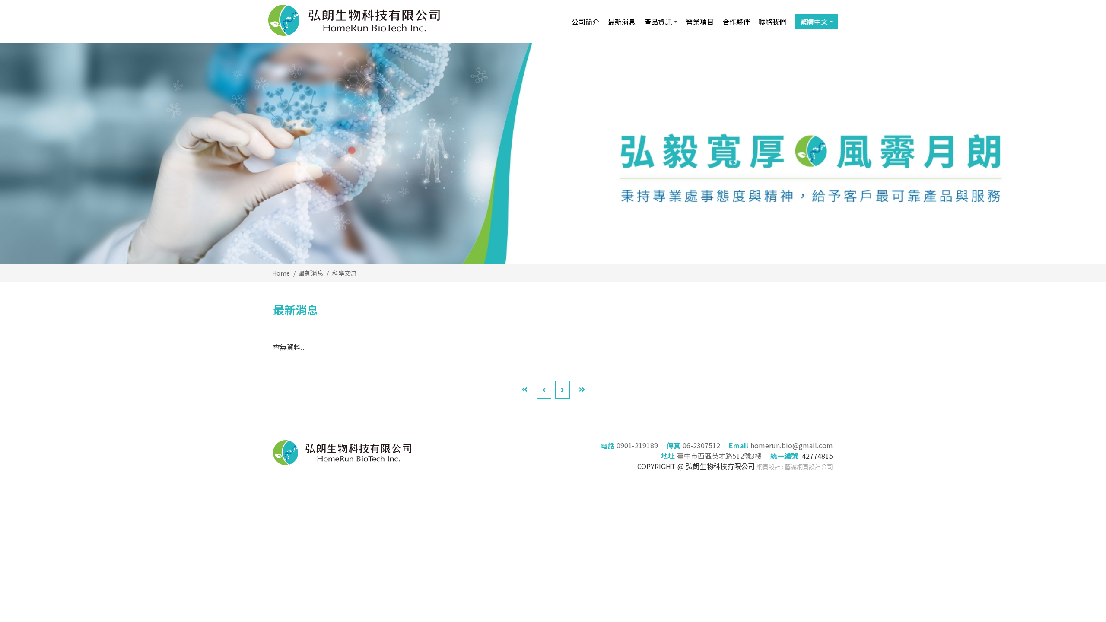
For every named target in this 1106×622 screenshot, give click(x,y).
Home (281, 273)
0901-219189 (637, 445)
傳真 (673, 445)
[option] (553, 153)
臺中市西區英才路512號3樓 (719, 456)
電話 (607, 445)
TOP (1073, 530)
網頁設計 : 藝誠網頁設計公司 (794, 466)
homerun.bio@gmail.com (791, 445)
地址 (668, 456)
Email (738, 445)
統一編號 (784, 456)
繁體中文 (814, 21)
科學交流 (344, 273)
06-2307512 (701, 445)
